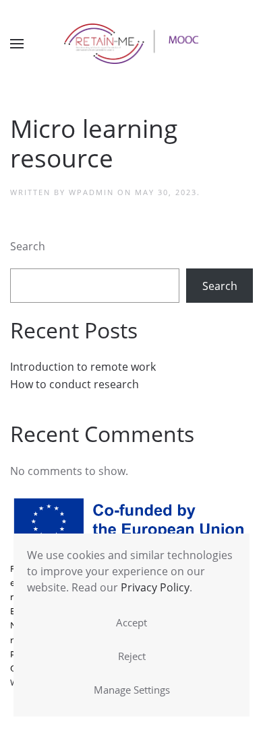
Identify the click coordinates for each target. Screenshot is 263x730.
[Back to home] (131, 44)
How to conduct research (74, 384)
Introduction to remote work (83, 366)
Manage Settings (132, 689)
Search (27, 246)
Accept (131, 622)
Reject (132, 656)
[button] (17, 44)
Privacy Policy (155, 587)
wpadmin (91, 192)
